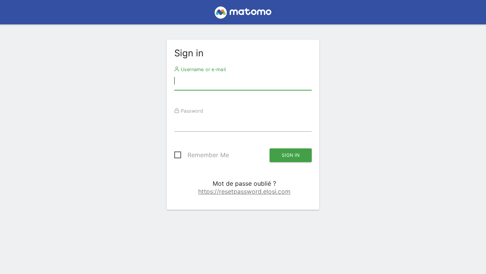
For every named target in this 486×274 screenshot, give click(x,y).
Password (191, 111)
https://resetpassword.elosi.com (244, 191)
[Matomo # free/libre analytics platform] (243, 14)
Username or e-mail (202, 69)
